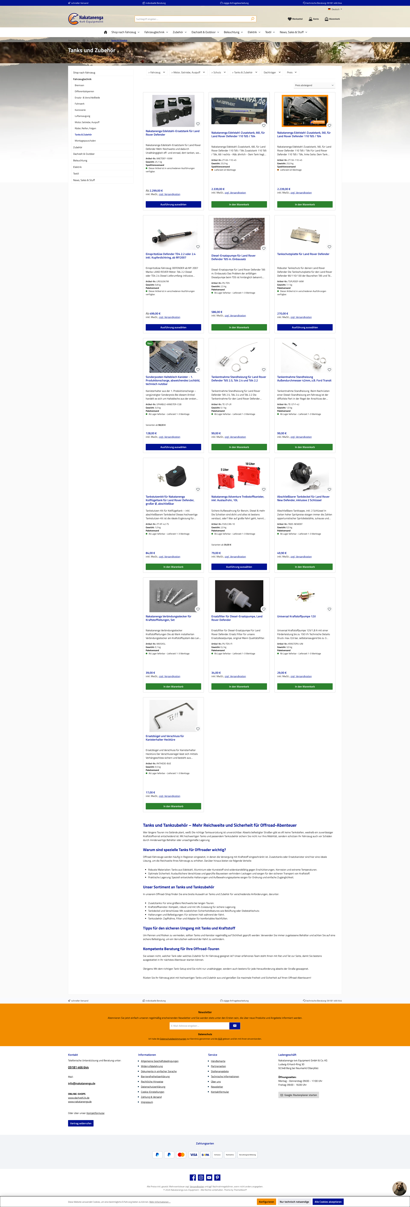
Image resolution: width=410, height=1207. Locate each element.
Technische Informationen (225, 1076)
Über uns (216, 1081)
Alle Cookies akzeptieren (328, 1202)
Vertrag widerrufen (80, 1123)
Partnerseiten (218, 1066)
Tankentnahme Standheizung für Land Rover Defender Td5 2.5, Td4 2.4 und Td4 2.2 (238, 379)
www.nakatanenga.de (80, 1101)
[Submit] (234, 1025)
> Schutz (216, 72)
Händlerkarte (218, 1061)
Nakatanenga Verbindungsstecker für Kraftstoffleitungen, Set (168, 618)
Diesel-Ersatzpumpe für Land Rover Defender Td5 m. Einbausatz (233, 257)
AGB (220, 1038)
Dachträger (270, 72)
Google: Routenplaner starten (300, 1095)
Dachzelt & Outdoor (84, 154)
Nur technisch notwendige (294, 1202)
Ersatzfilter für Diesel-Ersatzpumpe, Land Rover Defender (236, 618)
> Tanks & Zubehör (242, 72)
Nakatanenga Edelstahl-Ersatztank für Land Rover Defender (173, 133)
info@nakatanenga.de (81, 1083)
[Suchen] (252, 19)
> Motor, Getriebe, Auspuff (186, 72)
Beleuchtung (80, 160)
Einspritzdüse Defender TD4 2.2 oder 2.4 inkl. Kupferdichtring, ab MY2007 (171, 256)
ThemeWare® (240, 1189)
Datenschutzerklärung (153, 1087)
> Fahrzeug (154, 72)
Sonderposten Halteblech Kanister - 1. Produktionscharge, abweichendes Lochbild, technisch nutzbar (173, 380)
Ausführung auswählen (173, 204)
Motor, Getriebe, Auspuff (87, 122)
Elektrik (77, 167)
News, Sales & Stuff (84, 180)
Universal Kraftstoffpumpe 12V (296, 616)
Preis (290, 72)
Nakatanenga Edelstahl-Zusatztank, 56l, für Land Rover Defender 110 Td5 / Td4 (304, 134)
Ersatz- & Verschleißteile (87, 97)
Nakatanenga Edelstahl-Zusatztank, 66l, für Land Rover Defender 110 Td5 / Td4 (238, 134)
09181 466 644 (334, 3)
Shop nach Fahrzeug (84, 72)
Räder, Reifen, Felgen (85, 128)
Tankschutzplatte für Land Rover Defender (303, 254)
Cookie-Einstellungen (152, 1092)
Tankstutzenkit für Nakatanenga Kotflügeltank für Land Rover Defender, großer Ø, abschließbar (170, 500)
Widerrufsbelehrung (152, 1066)
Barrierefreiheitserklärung (155, 1076)
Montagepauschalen (85, 140)
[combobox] (192, 19)
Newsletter (217, 1087)
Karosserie (80, 110)
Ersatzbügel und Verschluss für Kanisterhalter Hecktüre (165, 738)
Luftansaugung (82, 116)
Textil (76, 173)
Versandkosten (197, 1186)
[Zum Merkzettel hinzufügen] (198, 124)
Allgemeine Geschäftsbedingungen (160, 1061)
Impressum (147, 1102)
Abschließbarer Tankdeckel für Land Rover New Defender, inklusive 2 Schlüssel (303, 498)
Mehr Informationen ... (160, 1201)
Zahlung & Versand (151, 1097)
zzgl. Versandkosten (169, 194)
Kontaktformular (95, 1113)
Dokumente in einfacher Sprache (159, 1071)
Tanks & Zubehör (83, 134)
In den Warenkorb (239, 204)
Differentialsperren (84, 91)
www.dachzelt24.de (78, 1098)
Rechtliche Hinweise (152, 1081)
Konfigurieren (266, 1202)
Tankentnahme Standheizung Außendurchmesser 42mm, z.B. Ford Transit (304, 379)
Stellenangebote (220, 1071)
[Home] (106, 32)
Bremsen (79, 85)
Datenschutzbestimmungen (173, 1038)
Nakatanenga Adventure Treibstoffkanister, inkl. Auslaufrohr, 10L (237, 498)
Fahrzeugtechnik (82, 79)
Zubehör (77, 147)
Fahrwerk (79, 103)
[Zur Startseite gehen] (85, 19)
